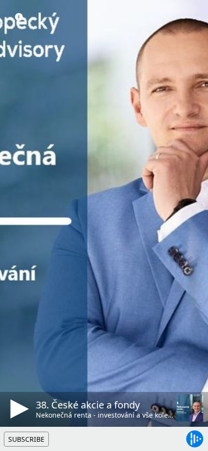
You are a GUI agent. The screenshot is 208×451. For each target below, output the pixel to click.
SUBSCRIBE (26, 439)
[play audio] (18, 409)
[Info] (19, 17)
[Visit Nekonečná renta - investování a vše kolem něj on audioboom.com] (189, 407)
